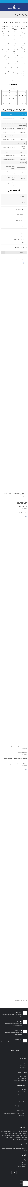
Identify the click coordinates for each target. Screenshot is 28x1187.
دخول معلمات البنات (21, 1095)
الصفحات (21, 224)
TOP (14, 1172)
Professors (23, 1165)
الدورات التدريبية (19, 220)
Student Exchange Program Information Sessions (15, 758)
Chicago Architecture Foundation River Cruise (16, 747)
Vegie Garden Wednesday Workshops (18, 764)
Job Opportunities (22, 1166)
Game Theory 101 (23, 507)
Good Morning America (21, 753)
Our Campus (23, 1159)
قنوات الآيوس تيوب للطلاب (20, 1078)
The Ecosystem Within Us (21, 1000)
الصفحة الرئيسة (20, 214)
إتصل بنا (22, 243)
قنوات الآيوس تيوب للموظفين (19, 1080)
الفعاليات (21, 217)
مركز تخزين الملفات (22, 1064)
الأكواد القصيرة (20, 227)
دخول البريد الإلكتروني (21, 1066)
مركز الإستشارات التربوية (19, 240)
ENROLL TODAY (14, 1051)
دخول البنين (23, 1089)
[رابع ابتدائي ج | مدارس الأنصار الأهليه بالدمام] (14, 7)
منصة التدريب (23, 1076)
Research (24, 1161)
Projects (24, 1163)
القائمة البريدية (23, 1068)
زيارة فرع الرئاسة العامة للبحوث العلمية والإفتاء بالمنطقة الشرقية (14, 494)
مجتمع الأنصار (23, 1062)
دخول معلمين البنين (22, 1091)
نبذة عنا (22, 230)
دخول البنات (23, 1093)
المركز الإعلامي (21, 236)
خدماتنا (22, 233)
